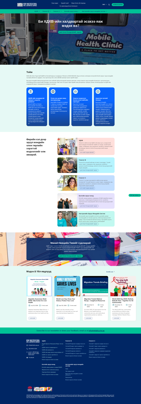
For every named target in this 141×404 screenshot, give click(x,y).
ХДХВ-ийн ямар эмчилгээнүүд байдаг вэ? (52, 352)
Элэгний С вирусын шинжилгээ (97, 348)
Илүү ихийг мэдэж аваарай (87, 152)
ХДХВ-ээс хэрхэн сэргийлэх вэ (50, 354)
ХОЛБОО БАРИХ (118, 4)
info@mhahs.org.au (97, 331)
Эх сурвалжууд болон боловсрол (68, 6)
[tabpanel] (70, 39)
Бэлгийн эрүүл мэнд (71, 11)
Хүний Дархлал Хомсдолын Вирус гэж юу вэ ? (52, 344)
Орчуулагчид (68, 377)
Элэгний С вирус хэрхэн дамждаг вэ (98, 346)
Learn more (32, 318)
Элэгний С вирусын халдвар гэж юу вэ (99, 343)
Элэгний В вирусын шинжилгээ (73, 348)
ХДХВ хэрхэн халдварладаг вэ (49, 347)
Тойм (66, 368)
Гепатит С (56, 11)
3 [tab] (72, 60)
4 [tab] (74, 60)
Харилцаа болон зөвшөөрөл (49, 372)
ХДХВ (36, 11)
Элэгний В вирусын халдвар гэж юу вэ (75, 343)
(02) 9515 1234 (33, 348)
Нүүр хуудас (55, 3)
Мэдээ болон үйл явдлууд (78, 3)
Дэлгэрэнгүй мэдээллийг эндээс (88, 170)
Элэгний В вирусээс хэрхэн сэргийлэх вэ (75, 353)
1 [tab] (68, 60)
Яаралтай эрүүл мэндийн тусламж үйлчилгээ (74, 374)
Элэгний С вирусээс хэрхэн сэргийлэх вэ (99, 354)
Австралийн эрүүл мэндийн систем (93, 11)
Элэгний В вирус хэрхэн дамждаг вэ (74, 346)
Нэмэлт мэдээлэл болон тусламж (50, 359)
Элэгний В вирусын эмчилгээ (72, 351)
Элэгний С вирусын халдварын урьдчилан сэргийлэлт (99, 351)
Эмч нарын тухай (69, 371)
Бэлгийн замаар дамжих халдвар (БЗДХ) (52, 367)
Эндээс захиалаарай (70, 32)
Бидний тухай (65, 3)
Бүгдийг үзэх (109, 271)
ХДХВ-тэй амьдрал (47, 357)
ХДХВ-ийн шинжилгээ (48, 350)
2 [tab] (70, 60)
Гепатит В (46, 11)
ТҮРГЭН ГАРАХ (134, 195)
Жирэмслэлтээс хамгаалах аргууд (50, 369)
